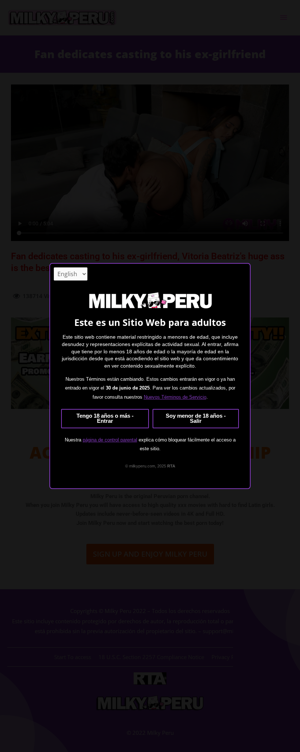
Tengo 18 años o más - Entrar (105, 418)
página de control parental (110, 440)
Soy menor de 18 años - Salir (196, 418)
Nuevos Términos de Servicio (175, 397)
